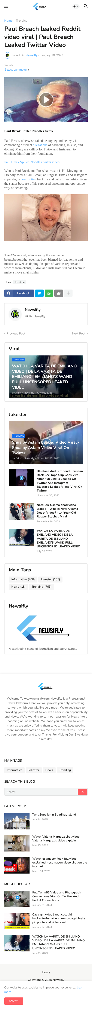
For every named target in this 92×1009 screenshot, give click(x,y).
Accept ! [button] (14, 1001)
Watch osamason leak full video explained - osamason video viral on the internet (59, 862)
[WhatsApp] (49, 293)
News (18, 587)
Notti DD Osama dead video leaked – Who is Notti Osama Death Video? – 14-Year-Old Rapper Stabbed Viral (57, 511)
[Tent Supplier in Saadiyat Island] (17, 821)
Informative (23, 579)
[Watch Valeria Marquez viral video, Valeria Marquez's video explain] (17, 843)
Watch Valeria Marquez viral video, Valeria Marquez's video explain (56, 839)
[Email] (58, 293)
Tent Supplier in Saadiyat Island (54, 815)
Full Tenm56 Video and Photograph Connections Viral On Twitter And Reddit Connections (56, 896)
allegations (40, 145)
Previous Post (16, 333)
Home (8, 21)
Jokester (50, 579)
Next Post (78, 333)
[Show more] (68, 293)
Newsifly (32, 309)
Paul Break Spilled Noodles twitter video (31, 162)
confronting (28, 179)
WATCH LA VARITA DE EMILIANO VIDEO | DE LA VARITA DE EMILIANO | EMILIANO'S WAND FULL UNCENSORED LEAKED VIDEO (58, 538)
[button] (6, 6)
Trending (21, 21)
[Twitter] (39, 293)
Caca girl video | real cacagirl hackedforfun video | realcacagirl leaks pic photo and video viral (58, 918)
